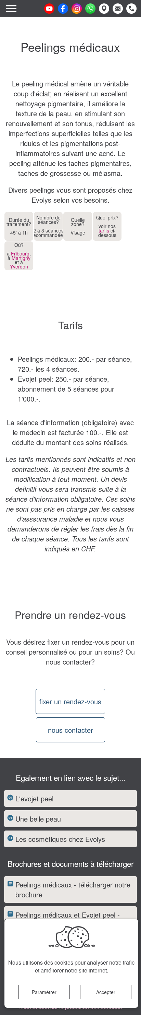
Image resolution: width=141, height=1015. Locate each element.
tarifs (104, 230)
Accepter (105, 992)
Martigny (21, 257)
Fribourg (20, 253)
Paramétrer (44, 992)
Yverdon (19, 266)
